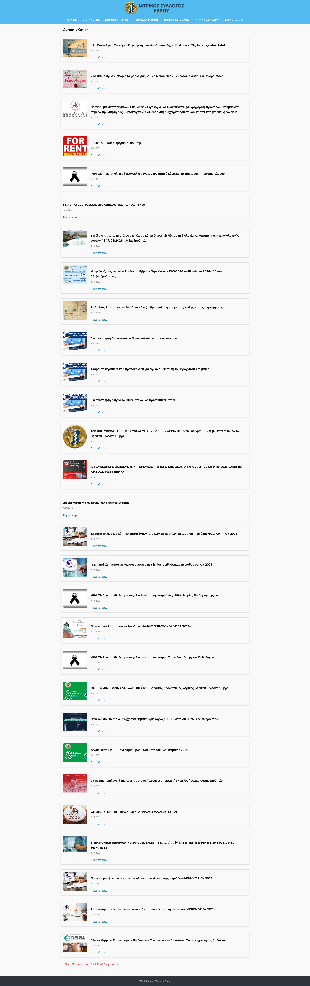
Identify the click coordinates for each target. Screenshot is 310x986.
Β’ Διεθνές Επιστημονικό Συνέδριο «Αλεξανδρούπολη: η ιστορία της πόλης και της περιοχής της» (157, 307)
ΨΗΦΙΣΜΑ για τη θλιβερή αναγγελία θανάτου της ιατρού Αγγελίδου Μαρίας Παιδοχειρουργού (154, 595)
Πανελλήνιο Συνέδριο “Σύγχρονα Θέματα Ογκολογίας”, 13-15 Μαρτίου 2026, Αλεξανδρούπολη (155, 719)
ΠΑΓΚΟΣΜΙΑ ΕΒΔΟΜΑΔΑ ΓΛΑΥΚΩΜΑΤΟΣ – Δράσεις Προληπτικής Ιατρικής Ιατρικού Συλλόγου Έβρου (160, 688)
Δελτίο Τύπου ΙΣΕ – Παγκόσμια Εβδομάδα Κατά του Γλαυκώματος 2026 (139, 750)
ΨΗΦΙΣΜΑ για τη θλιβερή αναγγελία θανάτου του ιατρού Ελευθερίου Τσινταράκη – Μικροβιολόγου (158, 174)
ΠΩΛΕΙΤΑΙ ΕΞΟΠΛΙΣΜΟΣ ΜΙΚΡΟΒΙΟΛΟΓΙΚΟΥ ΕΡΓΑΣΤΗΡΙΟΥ (104, 205)
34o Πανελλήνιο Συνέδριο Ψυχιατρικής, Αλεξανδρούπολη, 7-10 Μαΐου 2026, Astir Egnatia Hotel (158, 45)
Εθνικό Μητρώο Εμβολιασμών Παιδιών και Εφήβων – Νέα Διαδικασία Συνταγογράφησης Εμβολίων (158, 940)
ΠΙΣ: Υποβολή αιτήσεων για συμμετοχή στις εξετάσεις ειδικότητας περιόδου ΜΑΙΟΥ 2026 (151, 564)
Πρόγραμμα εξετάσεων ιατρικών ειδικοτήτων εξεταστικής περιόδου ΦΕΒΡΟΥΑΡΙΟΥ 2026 (152, 878)
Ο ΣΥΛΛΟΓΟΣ (91, 19)
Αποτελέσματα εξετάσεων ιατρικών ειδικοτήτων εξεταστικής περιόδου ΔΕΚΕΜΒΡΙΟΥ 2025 (153, 909)
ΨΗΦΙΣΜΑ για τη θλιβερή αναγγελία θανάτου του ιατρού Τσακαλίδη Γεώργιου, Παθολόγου (152, 657)
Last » (119, 964)
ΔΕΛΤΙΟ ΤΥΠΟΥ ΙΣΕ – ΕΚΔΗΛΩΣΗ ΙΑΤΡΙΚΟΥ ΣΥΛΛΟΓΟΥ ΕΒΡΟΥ (134, 811)
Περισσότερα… (99, 57)
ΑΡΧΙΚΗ (72, 19)
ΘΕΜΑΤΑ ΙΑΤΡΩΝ (147, 19)
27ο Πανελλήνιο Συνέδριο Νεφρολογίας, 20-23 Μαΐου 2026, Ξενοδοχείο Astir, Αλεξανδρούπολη (157, 76)
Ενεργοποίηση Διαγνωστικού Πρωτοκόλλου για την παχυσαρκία (135, 338)
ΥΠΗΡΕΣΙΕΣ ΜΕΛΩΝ (176, 19)
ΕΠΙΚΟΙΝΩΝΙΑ (234, 19)
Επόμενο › (109, 964)
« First (66, 964)
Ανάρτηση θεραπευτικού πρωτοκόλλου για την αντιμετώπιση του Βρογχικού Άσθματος (150, 369)
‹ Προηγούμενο (79, 964)
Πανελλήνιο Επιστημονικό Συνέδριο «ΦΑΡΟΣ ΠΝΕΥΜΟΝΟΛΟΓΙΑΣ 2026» (141, 626)
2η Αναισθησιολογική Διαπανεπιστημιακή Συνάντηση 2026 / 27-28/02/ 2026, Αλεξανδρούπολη (157, 781)
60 (101, 964)
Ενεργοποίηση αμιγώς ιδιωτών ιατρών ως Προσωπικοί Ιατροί (133, 400)
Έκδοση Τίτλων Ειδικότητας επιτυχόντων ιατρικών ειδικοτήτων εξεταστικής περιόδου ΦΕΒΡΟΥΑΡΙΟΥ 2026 (164, 533)
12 (98, 964)
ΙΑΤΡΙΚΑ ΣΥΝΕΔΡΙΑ (207, 19)
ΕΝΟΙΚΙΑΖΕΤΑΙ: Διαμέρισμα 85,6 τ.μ (116, 143)
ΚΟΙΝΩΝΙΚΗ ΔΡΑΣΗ (117, 19)
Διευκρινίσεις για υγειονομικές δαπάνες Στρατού (96, 503)
